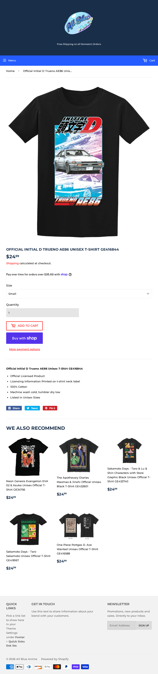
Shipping (12, 263)
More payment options (24, 349)
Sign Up (144, 625)
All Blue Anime (26, 659)
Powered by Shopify (55, 659)
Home (10, 71)
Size (9, 285)
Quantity (12, 304)
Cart (152, 60)
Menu (12, 60)
